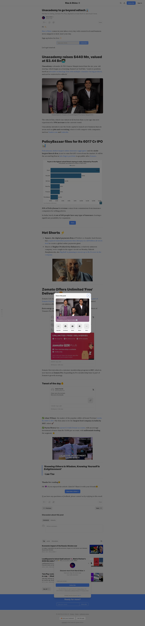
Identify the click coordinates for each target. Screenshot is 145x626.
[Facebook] (65, 326)
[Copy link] (58, 326)
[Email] (72, 326)
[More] (86, 326)
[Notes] (79, 326)
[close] (88, 295)
